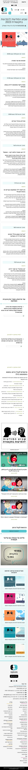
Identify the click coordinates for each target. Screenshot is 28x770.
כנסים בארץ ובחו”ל (23, 730)
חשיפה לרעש (19, 412)
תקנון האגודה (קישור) (8, 712)
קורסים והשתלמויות (23, 721)
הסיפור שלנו (10, 706)
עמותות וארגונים (24, 714)
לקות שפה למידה (19, 410)
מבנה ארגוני (10, 708)
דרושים (25, 712)
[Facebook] (16, 680)
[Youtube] (12, 5)
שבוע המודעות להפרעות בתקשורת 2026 (15, 588)
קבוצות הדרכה (9, 747)
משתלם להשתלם (24, 723)
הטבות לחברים (24, 749)
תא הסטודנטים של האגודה (22, 751)
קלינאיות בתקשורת (23, 741)
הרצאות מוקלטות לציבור (7, 734)
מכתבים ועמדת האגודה (8, 732)
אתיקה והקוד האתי (23, 704)
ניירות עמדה (25, 708)
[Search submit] (9, 12)
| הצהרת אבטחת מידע (13, 768)
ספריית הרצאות (24, 725)
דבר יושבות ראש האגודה (7, 710)
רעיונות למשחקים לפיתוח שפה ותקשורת (14, 391)
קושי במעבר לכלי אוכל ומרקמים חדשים (14, 401)
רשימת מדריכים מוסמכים (7, 745)
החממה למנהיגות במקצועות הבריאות (22, 728)
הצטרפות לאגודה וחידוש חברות (21, 747)
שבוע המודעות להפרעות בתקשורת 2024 (15, 622)
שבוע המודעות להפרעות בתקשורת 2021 (15, 656)
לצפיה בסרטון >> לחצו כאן (14, 334)
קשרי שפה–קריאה (18, 406)
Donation (25, 761)
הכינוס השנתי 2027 (8, 741)
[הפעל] (14, 554)
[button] (25, 12)
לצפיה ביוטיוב (14, 472)
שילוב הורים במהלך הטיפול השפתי (15, 385)
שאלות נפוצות (24, 753)
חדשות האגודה (24, 743)
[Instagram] (14, 680)
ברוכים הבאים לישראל (23, 716)
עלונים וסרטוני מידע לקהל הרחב (7, 730)
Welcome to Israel (23, 760)
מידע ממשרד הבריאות (23, 706)
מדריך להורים (9, 736)
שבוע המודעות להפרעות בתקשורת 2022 (15, 639)
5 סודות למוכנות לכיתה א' (17, 381)
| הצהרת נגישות (7, 767)
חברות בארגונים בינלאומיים (22, 732)
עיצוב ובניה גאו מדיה (20, 767)
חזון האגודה (10, 704)
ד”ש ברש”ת (25, 710)
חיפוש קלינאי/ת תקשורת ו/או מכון (7, 726)
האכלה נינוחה (19, 397)
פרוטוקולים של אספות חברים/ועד (8, 716)
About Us (25, 758)
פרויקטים (10, 714)
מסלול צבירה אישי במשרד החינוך (22, 735)
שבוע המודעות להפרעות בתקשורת (8, 723)
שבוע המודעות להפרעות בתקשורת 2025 (15, 605)
